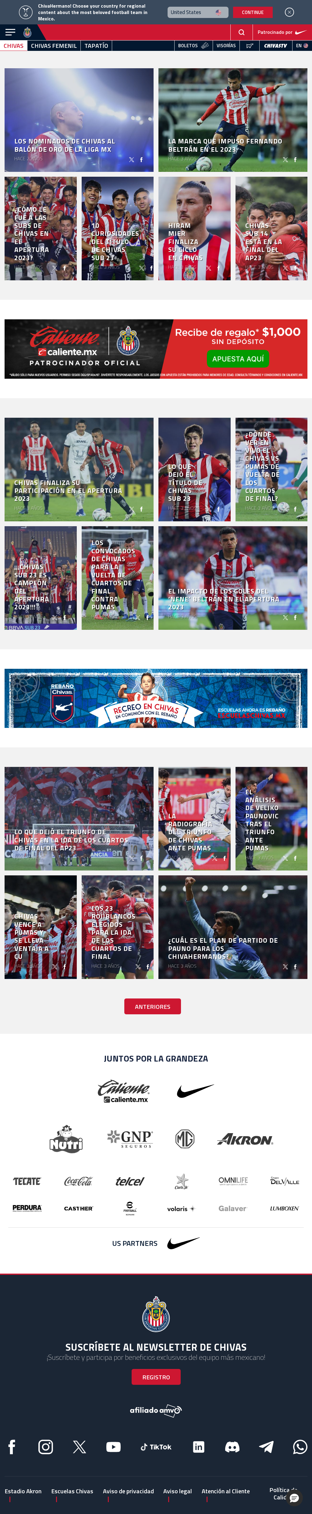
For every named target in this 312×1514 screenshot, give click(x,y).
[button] (294, 1497)
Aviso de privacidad (128, 1491)
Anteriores (152, 1006)
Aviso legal (177, 1491)
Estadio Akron (23, 1491)
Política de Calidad (283, 1493)
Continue (253, 12)
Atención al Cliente (226, 1491)
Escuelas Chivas (72, 1491)
